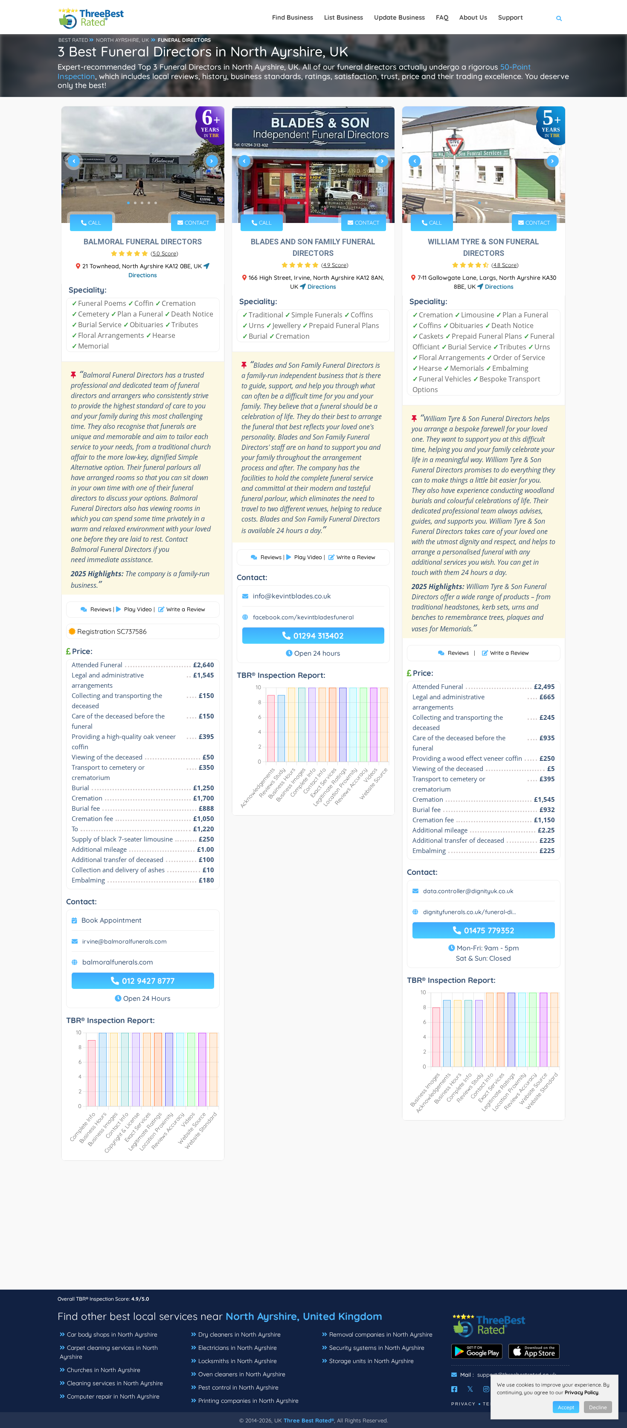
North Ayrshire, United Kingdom (304, 1316)
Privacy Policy (581, 1392)
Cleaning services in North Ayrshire (115, 1383)
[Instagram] (486, 1389)
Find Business (292, 17)
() (164, 253)
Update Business (399, 17)
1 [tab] (128, 203)
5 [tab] (155, 203)
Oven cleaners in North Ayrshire (241, 1374)
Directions (321, 286)
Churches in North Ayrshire (103, 1370)
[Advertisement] (313, 1229)
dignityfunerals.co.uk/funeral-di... (469, 912)
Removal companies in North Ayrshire (381, 1334)
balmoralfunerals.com (117, 962)
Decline (598, 1407)
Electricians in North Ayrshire (237, 1348)
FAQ (442, 17)
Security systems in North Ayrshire (376, 1348)
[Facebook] (454, 1389)
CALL (94, 222)
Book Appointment (111, 920)
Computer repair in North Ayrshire (113, 1396)
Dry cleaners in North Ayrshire (239, 1334)
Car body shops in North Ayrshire (112, 1334)
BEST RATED (73, 40)
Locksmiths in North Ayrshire (237, 1361)
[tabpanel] (142, 164)
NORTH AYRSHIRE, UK (122, 40)
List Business (343, 17)
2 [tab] (135, 203)
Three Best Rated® (309, 1420)
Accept (566, 1407)
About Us (473, 17)
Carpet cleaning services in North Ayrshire (109, 1352)
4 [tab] (149, 203)
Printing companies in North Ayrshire (248, 1401)
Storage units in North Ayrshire (371, 1361)
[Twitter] (470, 1389)
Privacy (463, 1404)
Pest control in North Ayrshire (238, 1387)
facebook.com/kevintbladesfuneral (303, 617)
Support (510, 17)
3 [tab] (142, 203)
